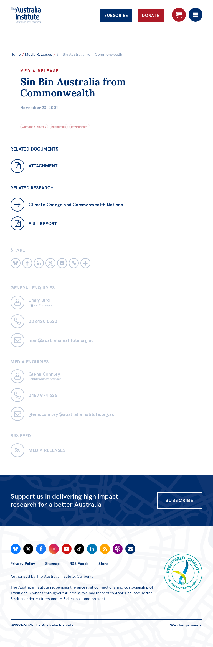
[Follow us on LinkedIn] (92, 549)
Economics (58, 127)
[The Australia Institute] (40, 14)
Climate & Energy (34, 127)
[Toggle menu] (195, 15)
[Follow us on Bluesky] (16, 549)
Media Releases (38, 54)
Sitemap (52, 563)
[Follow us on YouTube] (67, 549)
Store (103, 563)
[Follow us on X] (28, 549)
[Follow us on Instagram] (54, 549)
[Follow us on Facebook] (41, 549)
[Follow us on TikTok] (79, 549)
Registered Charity (183, 573)
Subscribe (116, 15)
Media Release (39, 70)
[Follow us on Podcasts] (118, 549)
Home (16, 54)
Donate (150, 15)
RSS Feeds (79, 563)
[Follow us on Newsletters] (130, 549)
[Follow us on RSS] (105, 549)
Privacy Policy (23, 563)
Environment (79, 127)
